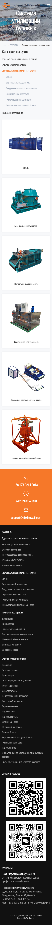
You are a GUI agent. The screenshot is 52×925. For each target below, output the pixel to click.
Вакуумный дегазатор (12, 701)
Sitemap (40, 915)
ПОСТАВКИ (7, 532)
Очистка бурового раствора (14, 64)
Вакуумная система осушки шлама (21, 88)
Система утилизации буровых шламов (19, 70)
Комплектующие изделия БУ (16, 544)
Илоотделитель (9, 690)
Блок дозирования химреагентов (17, 634)
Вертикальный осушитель (18, 82)
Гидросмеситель (10, 716)
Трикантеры (8, 624)
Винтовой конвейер (11, 644)
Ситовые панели (9, 670)
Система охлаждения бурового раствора (21, 762)
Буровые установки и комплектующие (19, 59)
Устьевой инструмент (12, 565)
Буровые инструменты (13, 560)
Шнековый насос (10, 649)
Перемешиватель (10, 706)
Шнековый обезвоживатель (15, 639)
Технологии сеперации (12, 112)
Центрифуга (8, 675)
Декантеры (7, 618)
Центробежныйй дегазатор (15, 696)
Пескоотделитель (10, 685)
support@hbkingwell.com (26, 517)
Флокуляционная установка (18, 99)
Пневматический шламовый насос (21, 105)
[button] (48, 5)
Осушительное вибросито (17, 94)
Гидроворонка (8, 711)
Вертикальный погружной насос (17, 737)
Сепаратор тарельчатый (13, 629)
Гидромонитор (9, 747)
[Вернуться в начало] (6, 5)
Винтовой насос (9, 732)
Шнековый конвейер (12, 727)
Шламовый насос (10, 721)
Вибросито (7, 665)
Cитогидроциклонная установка (17, 680)
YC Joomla (30, 918)
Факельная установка (12, 742)
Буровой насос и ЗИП (12, 549)
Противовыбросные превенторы (17, 554)
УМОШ (9, 76)
